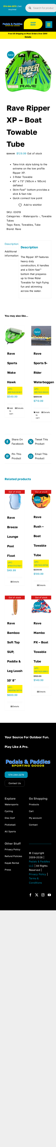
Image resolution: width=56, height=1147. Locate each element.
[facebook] (30, 894)
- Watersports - (30, 216)
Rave (17, 224)
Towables (27, 224)
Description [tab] (11, 243)
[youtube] (49, 894)
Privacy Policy (37, 874)
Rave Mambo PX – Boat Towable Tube (41, 642)
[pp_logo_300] (12, 24)
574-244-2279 (9, 6)
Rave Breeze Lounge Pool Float (12, 536)
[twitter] (36, 894)
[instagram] (42, 894)
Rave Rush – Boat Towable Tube (40, 536)
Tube (37, 224)
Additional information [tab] (11, 253)
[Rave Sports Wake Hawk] (15, 336)
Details (19, 408)
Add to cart (11, 411)
